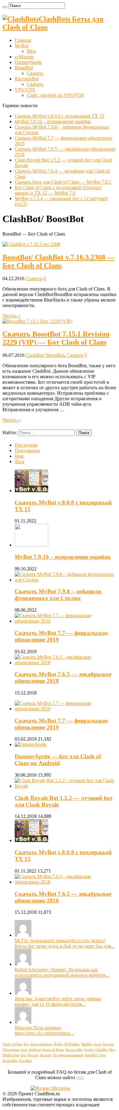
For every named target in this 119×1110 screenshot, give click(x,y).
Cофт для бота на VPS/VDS (55, 95)
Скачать (35, 73)
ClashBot (101, 1049)
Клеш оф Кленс (41, 1044)
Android (46, 1055)
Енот (102, 1055)
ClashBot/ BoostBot (45, 355)
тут (79, 1077)
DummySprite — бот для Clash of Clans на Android (58, 759)
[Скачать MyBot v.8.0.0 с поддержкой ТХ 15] (31, 840)
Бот (26, 1044)
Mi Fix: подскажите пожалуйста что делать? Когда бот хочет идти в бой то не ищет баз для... (64, 943)
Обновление (11, 1049)
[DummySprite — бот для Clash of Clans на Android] (31, 744)
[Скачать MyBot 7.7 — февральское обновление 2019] (66, 708)
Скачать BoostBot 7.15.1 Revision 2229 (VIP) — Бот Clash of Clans (56, 338)
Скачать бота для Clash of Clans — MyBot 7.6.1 (63, 182)
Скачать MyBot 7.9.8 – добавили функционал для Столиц (58, 594)
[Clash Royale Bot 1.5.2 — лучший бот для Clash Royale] (66, 786)
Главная (23, 40)
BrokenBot (10, 1060)
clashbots (34, 1049)
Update (89, 1049)
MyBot (21, 45)
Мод (31, 51)
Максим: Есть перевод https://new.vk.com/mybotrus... (44, 1030)
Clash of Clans (12, 1044)
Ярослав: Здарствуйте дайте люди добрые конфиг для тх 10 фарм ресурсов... (58, 1001)
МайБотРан (10, 1055)
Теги (19, 461)
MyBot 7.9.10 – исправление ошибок (53, 121)
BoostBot (24, 67)
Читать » (11, 315)
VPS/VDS (25, 89)
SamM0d (91, 1055)
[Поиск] (4, 7)
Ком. (19, 456)
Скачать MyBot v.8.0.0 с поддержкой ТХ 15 (59, 116)
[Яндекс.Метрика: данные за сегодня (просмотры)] (50, 1088)
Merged (32, 1055)
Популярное (27, 450)
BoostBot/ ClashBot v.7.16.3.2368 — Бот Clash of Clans (58, 261)
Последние (26, 445)
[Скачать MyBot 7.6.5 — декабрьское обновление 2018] (66, 882)
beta (23, 1055)
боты (97, 1044)
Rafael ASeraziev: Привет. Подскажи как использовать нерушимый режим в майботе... (62, 972)
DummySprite (28, 62)
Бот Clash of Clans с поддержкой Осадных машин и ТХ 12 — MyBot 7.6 (58, 190)
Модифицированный (68, 1055)
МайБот (87, 1044)
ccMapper (24, 56)
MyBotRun (72, 1044)
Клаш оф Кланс (53, 1049)
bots (24, 1049)
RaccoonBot (27, 78)
